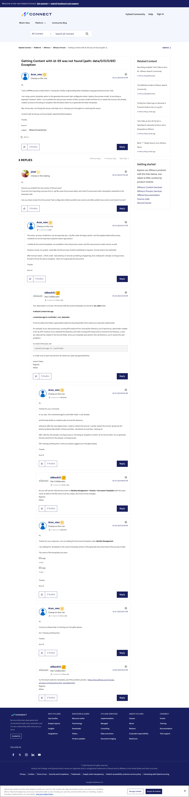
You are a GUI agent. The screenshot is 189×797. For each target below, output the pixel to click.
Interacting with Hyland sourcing (156, 774)
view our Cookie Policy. (45, 794)
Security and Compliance (59, 774)
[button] (24, 147)
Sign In (160, 14)
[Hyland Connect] (36, 14)
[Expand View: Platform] (45, 23)
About (131, 723)
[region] (94, 791)
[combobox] (72, 34)
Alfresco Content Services (149, 187)
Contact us (16, 736)
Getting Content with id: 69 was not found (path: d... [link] (88, 47)
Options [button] (166, 47)
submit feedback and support (65, 3)
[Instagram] (26, 755)
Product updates (78, 738)
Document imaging (108, 738)
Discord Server (144, 203)
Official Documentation (148, 195)
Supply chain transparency (93, 774)
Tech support (165, 733)
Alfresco (47, 47)
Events (162, 718)
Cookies (31, 774)
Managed (104, 723)
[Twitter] (20, 755)
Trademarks (75, 774)
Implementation (107, 718)
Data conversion (107, 733)
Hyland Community (135, 14)
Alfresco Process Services (37, 130)
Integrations (53, 733)
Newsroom (133, 738)
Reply (122, 147)
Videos (74, 733)
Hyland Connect (25, 47)
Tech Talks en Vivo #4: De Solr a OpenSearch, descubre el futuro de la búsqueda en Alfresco (151, 125)
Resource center (78, 718)
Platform (37, 47)
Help (150, 14)
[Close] (185, 791)
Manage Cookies (135, 791)
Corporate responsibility (138, 733)
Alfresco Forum (59, 47)
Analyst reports (54, 723)
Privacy (23, 774)
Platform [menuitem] (39, 22)
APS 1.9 (26, 137)
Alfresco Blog (143, 76)
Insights (51, 728)
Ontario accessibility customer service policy (123, 774)
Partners (132, 728)
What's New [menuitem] (24, 22)
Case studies (53, 718)
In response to (45, 230)
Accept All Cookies (154, 791)
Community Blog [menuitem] (59, 22)
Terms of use (42, 774)
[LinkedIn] (33, 755)
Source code (143, 199)
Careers (132, 718)
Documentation (166, 728)
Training (163, 723)
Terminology (77, 723)
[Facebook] (13, 755)
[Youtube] (39, 755)
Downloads (76, 728)
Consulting (105, 728)
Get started (42, 3)
